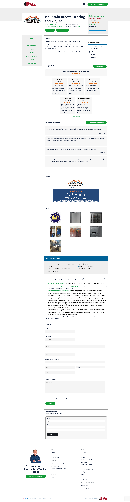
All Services (84, 479)
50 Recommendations (96, 16)
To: (47, 424)
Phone (47, 351)
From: (48, 418)
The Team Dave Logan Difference (59, 464)
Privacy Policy (33, 498)
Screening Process (56, 466)
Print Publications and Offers (58, 468)
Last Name (48, 336)
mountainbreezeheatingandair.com (54, 26)
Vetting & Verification (32, 56)
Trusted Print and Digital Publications (61, 455)
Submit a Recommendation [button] (96, 122)
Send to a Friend (32, 63)
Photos (32, 52)
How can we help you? (51, 379)
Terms (40, 498)
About (32, 38)
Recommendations (32, 45)
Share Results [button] (62, 30)
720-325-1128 (52, 24)
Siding (82, 474)
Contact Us (54, 480)
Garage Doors (84, 455)
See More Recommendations (76, 169)
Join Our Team (55, 457)
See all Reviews (76, 116)
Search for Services (75, 4)
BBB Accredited (93, 24)
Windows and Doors (86, 476)
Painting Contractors (86, 464)
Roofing (83, 472)
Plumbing (83, 467)
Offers (32, 49)
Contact (50, 30)
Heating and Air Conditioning (88, 460)
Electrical (83, 452)
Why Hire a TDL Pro (61, 4)
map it (79, 26)
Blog (52, 477)
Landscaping (84, 462)
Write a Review (100, 66)
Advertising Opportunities (87, 488)
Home (53, 452)
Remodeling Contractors (87, 469)
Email (47, 344)
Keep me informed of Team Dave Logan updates (58, 399)
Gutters (83, 457)
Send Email (52, 434)
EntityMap (46, 498)
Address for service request (52, 359)
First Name (48, 328)
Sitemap (52, 498)
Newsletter (48, 396)
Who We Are (54, 471)
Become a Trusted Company (98, 4)
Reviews (32, 42)
